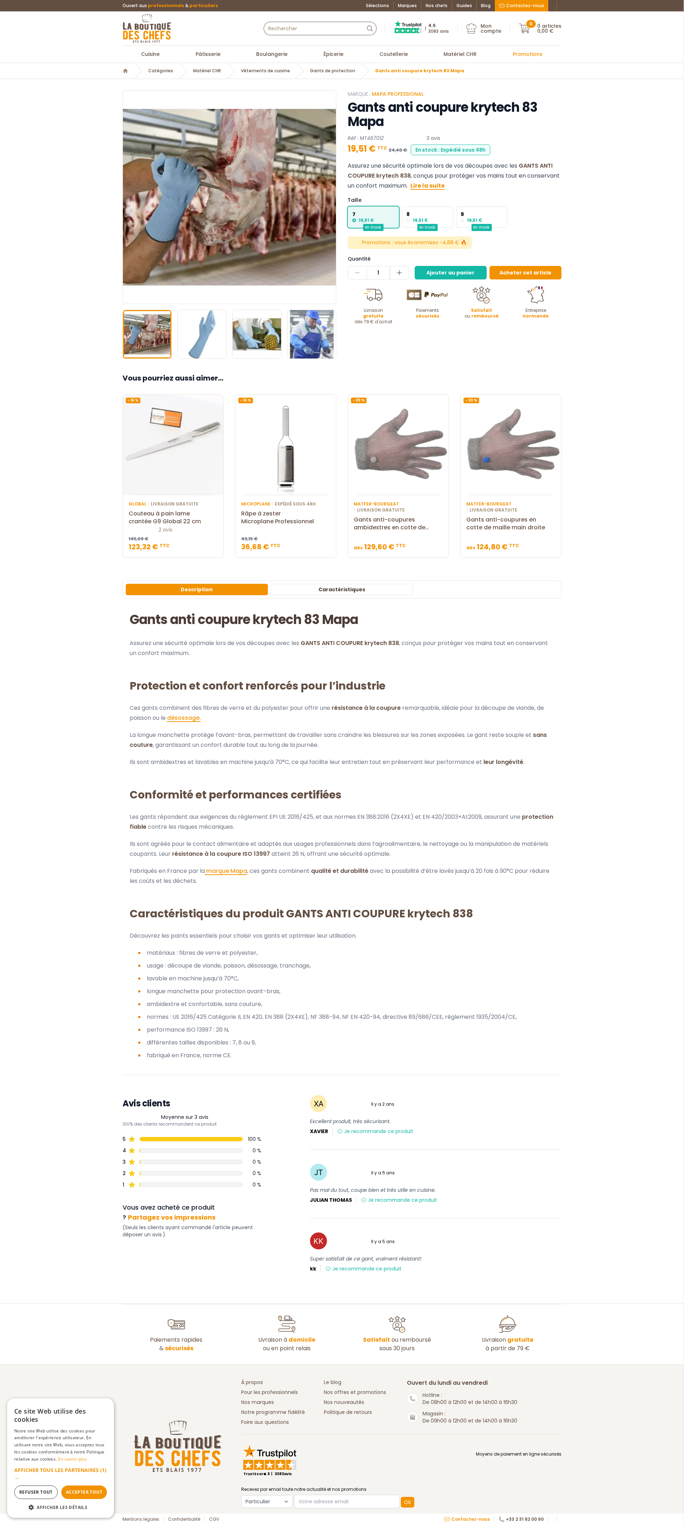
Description (197, 589)
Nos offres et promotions (355, 1392)
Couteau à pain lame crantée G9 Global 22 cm (165, 517)
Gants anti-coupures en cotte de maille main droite (505, 523)
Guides (464, 6)
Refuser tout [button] (36, 1492)
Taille (355, 200)
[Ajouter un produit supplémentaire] (399, 272)
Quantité (359, 258)
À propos (252, 1382)
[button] (129, 197)
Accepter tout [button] (84, 1492)
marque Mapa (226, 871)
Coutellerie (393, 54)
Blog (486, 6)
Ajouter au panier (450, 272)
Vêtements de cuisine (265, 71)
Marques (407, 6)
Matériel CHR (460, 54)
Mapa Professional (398, 94)
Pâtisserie (208, 54)
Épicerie (333, 54)
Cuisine (150, 54)
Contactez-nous (525, 5)
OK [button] (407, 1502)
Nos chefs (436, 6)
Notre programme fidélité (273, 1412)
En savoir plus (72, 1459)
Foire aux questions (265, 1422)
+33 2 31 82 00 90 (525, 1519)
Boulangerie (271, 54)
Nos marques (257, 1402)
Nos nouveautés (344, 1402)
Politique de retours (348, 1412)
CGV (214, 1519)
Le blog (332, 1382)
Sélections (377, 6)
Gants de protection (332, 71)
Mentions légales (141, 1519)
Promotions (528, 54)
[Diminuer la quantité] (357, 272)
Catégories (160, 71)
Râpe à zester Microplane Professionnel (277, 517)
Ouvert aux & (170, 6)
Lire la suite (427, 186)
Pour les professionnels (269, 1392)
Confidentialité (184, 1519)
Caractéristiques (341, 589)
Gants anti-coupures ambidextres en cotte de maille (389, 523)
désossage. (184, 718)
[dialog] (60, 1458)
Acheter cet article (525, 272)
